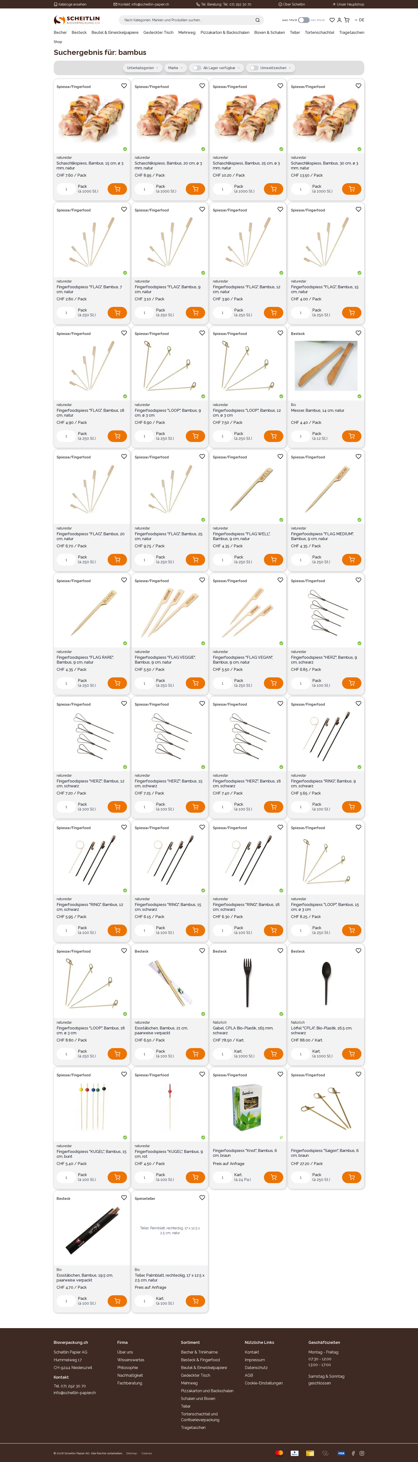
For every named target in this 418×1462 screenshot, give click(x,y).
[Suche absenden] (257, 20)
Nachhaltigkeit (130, 1375)
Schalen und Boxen (198, 1398)
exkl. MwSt (289, 20)
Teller (295, 32)
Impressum (255, 1360)
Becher (60, 32)
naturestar (64, 157)
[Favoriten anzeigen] (332, 20)
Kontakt (252, 1352)
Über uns (125, 1352)
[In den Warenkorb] (117, 189)
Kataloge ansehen (72, 4)
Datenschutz (256, 1367)
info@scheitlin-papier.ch (150, 4)
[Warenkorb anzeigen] (346, 20)
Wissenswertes (130, 1360)
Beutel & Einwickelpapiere (115, 32)
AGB (249, 1375)
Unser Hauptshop (350, 4)
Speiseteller (145, 1199)
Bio (293, 405)
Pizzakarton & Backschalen (225, 32)
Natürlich (220, 1022)
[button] (197, 67)
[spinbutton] (66, 189)
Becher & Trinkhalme (199, 1352)
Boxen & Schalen (269, 32)
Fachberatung (129, 1383)
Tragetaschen (351, 32)
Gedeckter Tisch (158, 32)
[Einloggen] (339, 20)
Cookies (147, 1453)
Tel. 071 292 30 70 (237, 4)
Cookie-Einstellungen (264, 1383)
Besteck (79, 32)
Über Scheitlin (294, 4)
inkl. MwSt (318, 20)
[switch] (304, 20)
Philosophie (127, 1367)
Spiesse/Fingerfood (73, 87)
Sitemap (131, 1453)
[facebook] (353, 1453)
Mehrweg (186, 32)
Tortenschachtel (319, 32)
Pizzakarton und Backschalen (207, 1391)
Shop (58, 42)
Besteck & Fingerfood (200, 1360)
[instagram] (361, 1453)
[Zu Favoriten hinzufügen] (124, 86)
